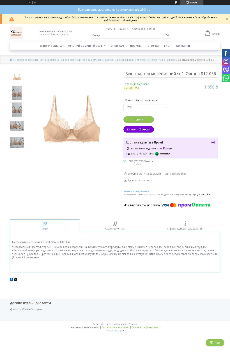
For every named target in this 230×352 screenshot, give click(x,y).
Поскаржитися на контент (115, 327)
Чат (217, 342)
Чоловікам (116, 45)
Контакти (183, 45)
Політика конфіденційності (146, 327)
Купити (138, 119)
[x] (15, 279)
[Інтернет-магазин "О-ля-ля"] (16, 33)
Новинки (136, 45)
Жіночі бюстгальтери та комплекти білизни (87, 59)
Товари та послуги (26, 59)
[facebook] (11, 279)
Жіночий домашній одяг (85, 45)
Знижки (153, 45)
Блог (167, 45)
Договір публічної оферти (26, 309)
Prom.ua (133, 324)
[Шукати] (168, 35)
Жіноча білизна (51, 45)
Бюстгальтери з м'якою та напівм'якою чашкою (146, 59)
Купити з (132, 129)
